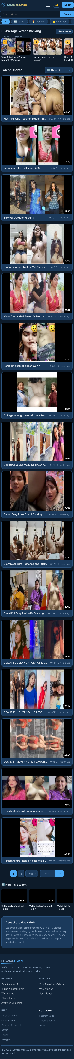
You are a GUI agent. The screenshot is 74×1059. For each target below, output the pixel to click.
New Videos (45, 993)
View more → (64, 31)
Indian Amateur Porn (12, 988)
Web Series (7, 993)
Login (67, 5)
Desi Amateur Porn (11, 984)
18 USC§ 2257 (9, 1015)
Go (59, 873)
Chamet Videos (9, 998)
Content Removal (11, 1025)
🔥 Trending (38, 21)
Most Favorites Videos (51, 984)
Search (67, 14)
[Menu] (48, 4)
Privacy (5, 1039)
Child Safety (8, 1020)
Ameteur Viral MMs (11, 1002)
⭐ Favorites (59, 21)
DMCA (4, 1030)
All (5, 21)
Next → (31, 873)
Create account (47, 1020)
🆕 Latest (19, 21)
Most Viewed (46, 988)
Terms (4, 1035)
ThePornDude (46, 1015)
